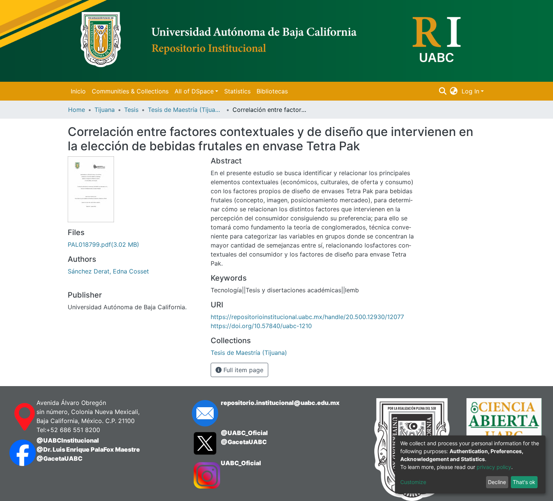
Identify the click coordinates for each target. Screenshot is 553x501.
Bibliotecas (272, 91)
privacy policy (494, 467)
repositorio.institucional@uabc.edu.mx (280, 402)
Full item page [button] (242, 370)
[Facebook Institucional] (15, 453)
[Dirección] (15, 417)
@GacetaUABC (59, 458)
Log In (470, 91)
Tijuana (104, 109)
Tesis (131, 109)
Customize (413, 482)
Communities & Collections (130, 91)
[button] (454, 91)
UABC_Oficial (241, 463)
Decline (497, 482)
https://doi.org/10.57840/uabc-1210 (261, 326)
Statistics (237, 91)
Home (76, 109)
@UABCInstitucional (67, 440)
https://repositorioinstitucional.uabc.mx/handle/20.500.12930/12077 (307, 317)
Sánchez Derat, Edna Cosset (108, 271)
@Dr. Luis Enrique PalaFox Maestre (88, 449)
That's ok (524, 482)
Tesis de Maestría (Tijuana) (185, 109)
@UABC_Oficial (244, 433)
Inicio (78, 91)
